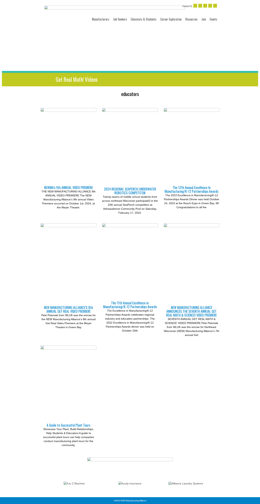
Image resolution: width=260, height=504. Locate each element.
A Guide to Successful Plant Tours (68, 425)
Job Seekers (120, 19)
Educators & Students (143, 19)
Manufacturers (100, 19)
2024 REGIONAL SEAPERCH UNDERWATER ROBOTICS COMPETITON (130, 191)
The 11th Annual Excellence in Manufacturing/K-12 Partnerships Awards (130, 304)
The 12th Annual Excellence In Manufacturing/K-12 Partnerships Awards (191, 189)
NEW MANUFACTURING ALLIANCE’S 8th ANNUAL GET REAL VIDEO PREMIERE (68, 309)
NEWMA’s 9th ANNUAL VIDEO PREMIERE (68, 187)
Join (203, 19)
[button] (42, 483)
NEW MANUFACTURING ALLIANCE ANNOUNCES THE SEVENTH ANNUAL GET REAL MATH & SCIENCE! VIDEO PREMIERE (191, 311)
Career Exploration (171, 19)
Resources (191, 19)
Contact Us (187, 6)
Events (213, 19)
